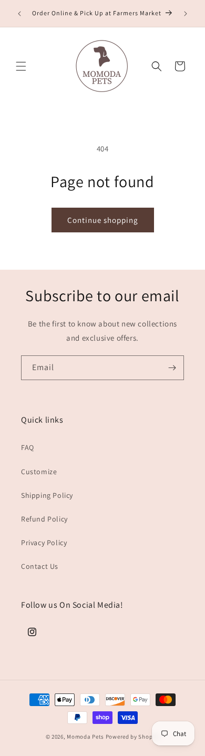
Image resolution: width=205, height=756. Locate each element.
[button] (21, 66)
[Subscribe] (171, 367)
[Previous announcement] (19, 13)
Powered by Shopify (133, 736)
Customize (39, 471)
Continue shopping (102, 220)
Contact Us (39, 566)
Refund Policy (44, 519)
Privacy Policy (44, 542)
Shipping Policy (47, 495)
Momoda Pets (85, 736)
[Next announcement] (185, 13)
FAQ (27, 447)
